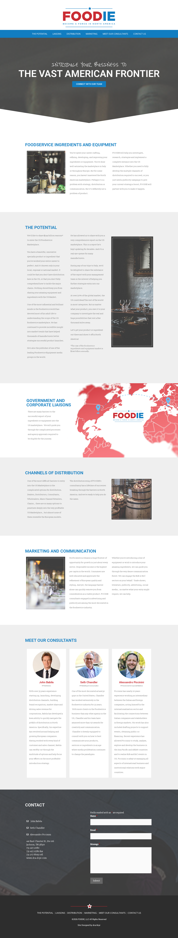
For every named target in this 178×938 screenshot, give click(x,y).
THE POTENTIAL (39, 33)
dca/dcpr (96, 925)
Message (95, 844)
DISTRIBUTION (74, 33)
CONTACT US (139, 33)
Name (93, 816)
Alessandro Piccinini (40, 834)
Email (93, 830)
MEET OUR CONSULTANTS (115, 33)
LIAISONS (57, 33)
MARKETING (91, 33)
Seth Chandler (37, 828)
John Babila (36, 821)
